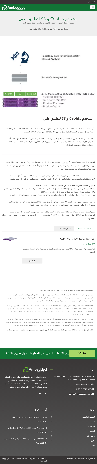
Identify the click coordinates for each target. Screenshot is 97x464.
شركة (93, 422)
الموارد (92, 431)
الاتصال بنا (10, 330)
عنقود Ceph (64, 330)
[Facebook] (45, 393)
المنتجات (91, 426)
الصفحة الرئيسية (88, 417)
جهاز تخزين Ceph (55, 330)
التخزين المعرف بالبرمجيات (41, 330)
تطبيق (92, 441)
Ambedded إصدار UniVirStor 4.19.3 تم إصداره (27, 428)
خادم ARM (29, 330)
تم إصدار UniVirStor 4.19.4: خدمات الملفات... (28, 417)
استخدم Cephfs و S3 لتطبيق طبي (40, 29)
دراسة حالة (58, 29)
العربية (93, 2)
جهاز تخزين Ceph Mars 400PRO (77, 238)
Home (66, 29)
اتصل (93, 445)
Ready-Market (71, 459)
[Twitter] (43, 393)
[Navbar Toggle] (92, 7)
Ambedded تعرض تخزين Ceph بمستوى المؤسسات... (25, 438)
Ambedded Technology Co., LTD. (28, 458)
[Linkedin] (40, 393)
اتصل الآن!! (82, 353)
